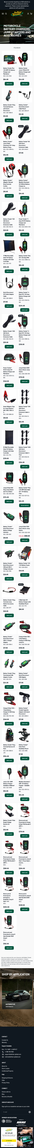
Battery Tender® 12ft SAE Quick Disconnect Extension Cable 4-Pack (24, 410)
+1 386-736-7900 (9, 1052)
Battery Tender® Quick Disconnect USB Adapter (24, 675)
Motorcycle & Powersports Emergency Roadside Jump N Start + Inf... (8, 897)
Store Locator (6, 1068)
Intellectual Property (7, 1071)
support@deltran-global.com (13, 1054)
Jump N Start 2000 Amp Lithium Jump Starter (24, 369)
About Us (4, 1066)
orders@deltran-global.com (12, 1057)
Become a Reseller (7, 1096)
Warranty (4, 1042)
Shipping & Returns (7, 1078)
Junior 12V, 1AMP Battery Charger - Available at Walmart (8, 783)
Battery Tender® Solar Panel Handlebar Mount (23, 746)
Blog (3, 1094)
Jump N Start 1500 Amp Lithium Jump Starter (24, 528)
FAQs (3, 1080)
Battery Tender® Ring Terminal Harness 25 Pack (9, 746)
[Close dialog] (32, 1128)
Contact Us (5, 1040)
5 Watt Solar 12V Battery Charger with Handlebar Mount (25, 602)
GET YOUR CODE (9, 1140)
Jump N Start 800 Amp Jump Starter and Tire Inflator (8, 489)
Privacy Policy (6, 1082)
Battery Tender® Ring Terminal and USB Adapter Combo (9, 675)
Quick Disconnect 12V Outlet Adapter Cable (8, 294)
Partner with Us (6, 1092)
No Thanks (9, 1142)
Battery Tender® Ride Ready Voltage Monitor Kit (9, 822)
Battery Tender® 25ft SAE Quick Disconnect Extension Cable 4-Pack (24, 451)
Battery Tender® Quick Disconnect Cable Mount (24, 106)
